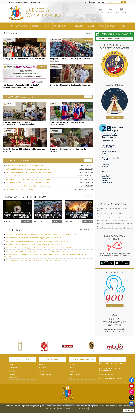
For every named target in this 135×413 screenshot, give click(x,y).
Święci (101, 26)
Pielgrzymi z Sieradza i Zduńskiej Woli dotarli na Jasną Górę (71, 59)
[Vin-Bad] (117, 346)
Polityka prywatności (45, 374)
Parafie (91, 26)
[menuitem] (23, 26)
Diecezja (37, 12)
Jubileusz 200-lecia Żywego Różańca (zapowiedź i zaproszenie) (27, 169)
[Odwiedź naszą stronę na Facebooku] (131, 380)
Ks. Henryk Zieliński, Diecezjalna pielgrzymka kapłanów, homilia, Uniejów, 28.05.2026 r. (37, 260)
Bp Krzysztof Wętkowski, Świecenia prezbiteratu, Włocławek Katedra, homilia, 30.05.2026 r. (38, 251)
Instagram (72, 371)
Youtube (71, 368)
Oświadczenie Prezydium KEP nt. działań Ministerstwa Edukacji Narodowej (21, 86)
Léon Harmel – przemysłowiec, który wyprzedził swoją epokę (114, 217)
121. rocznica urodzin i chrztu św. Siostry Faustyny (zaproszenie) (28, 183)
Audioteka (11, 230)
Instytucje (78, 26)
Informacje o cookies (81, 409)
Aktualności (22, 26)
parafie (100, 12)
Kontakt (111, 26)
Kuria (46, 26)
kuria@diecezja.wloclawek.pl (111, 378)
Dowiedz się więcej (114, 117)
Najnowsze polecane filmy (24, 197)
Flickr (70, 378)
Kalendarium (13, 368)
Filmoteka (12, 371)
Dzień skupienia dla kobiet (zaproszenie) (19, 189)
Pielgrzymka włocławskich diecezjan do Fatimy (24, 58)
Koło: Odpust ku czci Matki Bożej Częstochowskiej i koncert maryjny (18, 123)
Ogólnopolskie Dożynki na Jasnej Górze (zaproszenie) (24, 166)
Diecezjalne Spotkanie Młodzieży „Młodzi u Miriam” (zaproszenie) (28, 172)
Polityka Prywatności (65, 409)
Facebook (72, 364)
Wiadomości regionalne (19, 96)
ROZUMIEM (129, 411)
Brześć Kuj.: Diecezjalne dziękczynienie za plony (70, 85)
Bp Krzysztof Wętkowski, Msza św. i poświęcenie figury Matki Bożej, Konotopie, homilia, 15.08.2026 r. (41, 234)
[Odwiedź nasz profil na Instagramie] (131, 392)
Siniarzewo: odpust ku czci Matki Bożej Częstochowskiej (67, 123)
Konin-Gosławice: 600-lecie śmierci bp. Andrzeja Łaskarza (24, 150)
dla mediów (121, 12)
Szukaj (122, 26)
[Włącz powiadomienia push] (85, 2)
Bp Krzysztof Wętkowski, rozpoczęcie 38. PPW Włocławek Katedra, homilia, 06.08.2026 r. (37, 241)
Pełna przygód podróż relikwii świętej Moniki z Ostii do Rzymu (114, 223)
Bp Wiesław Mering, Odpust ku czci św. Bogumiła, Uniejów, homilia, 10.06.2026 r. (34, 244)
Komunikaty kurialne (17, 160)
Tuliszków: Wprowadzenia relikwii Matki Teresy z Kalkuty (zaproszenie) (30, 179)
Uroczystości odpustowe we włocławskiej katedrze (68, 150)
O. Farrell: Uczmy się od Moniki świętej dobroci (110, 213)
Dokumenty (42, 368)
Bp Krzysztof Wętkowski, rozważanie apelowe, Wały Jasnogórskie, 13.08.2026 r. (33, 238)
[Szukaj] (123, 2)
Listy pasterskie (13, 378)
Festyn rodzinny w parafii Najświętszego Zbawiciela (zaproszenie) (28, 186)
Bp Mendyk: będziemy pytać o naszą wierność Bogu (111, 227)
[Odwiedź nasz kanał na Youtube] (131, 386)
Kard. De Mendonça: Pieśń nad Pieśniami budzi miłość (112, 220)
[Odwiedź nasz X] (131, 397)
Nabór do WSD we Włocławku (15, 176)
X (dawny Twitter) (74, 374)
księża (110, 12)
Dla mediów (42, 364)
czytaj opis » (26, 221)
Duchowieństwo (61, 26)
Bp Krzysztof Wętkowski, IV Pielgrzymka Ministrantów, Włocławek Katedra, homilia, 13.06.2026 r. (40, 248)
